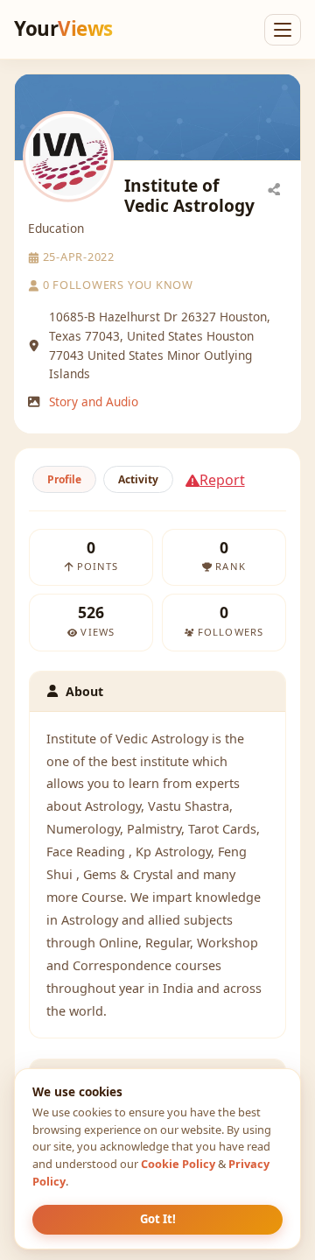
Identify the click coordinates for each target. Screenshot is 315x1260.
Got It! (158, 1219)
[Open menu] (282, 30)
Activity (138, 479)
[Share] (274, 188)
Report (222, 479)
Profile (64, 479)
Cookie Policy (178, 1164)
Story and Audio (93, 401)
